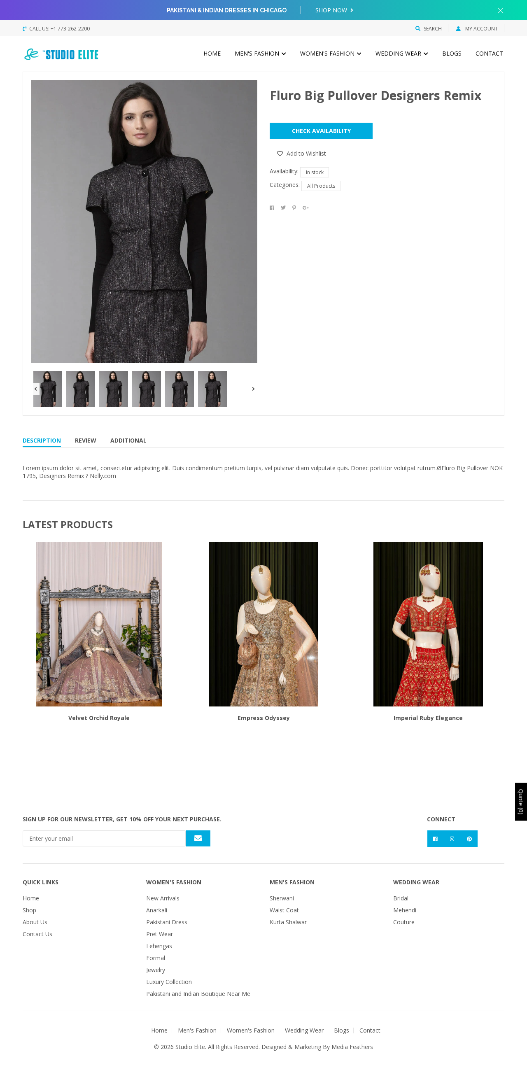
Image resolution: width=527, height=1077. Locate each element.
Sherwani (282, 898)
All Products (321, 185)
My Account (481, 28)
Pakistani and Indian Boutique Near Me (198, 994)
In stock (315, 172)
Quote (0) (521, 802)
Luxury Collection (169, 982)
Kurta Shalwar (288, 922)
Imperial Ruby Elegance (428, 718)
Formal (155, 958)
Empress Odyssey (264, 718)
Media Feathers (352, 1047)
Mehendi (404, 910)
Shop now (332, 10)
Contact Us (37, 934)
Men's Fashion (258, 53)
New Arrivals (163, 898)
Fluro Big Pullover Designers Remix (375, 95)
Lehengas (159, 946)
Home (212, 53)
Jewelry (155, 970)
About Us (35, 922)
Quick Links (40, 882)
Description (42, 440)
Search (433, 28)
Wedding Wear (399, 53)
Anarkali (156, 910)
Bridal (400, 898)
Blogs (452, 53)
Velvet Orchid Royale (99, 718)
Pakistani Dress (166, 922)
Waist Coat (284, 910)
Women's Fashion (328, 53)
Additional (128, 440)
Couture (404, 922)
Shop (29, 910)
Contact (489, 53)
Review (85, 440)
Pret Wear (159, 934)
